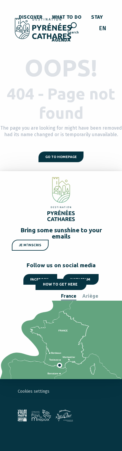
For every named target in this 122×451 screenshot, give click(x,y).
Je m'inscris (30, 245)
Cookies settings (33, 391)
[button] (73, 29)
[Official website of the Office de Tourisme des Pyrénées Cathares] (43, 28)
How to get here (60, 284)
